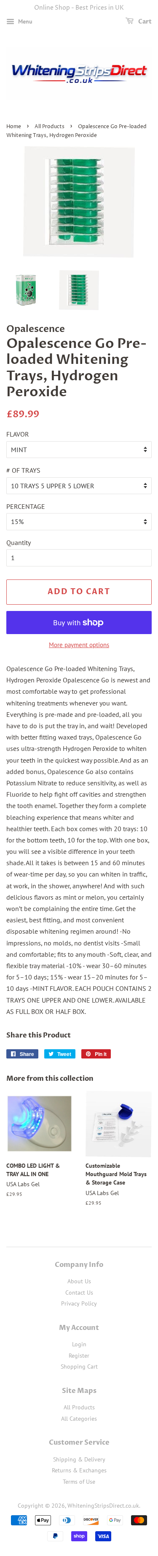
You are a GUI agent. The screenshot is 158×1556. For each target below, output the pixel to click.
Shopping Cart (79, 1366)
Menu (24, 21)
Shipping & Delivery (79, 1459)
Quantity (18, 542)
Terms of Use (79, 1481)
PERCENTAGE (25, 506)
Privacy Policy (79, 1303)
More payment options (79, 645)
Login (79, 1344)
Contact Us (79, 1292)
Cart (144, 22)
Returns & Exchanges (79, 1470)
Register (79, 1355)
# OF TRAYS (23, 470)
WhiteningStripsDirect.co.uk (103, 1505)
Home (13, 126)
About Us (79, 1281)
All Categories (79, 1418)
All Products (49, 126)
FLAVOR (17, 434)
